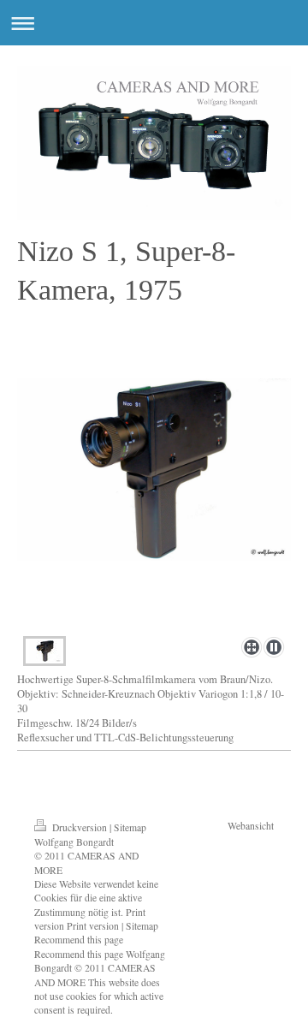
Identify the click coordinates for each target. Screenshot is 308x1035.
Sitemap (130, 827)
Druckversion (80, 827)
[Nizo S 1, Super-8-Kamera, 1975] (154, 504)
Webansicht (251, 825)
